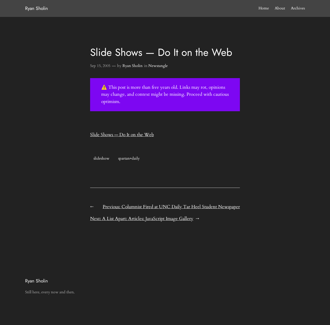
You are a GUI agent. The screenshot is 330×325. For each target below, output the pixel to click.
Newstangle (158, 65)
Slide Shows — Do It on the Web (122, 135)
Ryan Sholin (36, 8)
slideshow (101, 158)
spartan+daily (129, 158)
